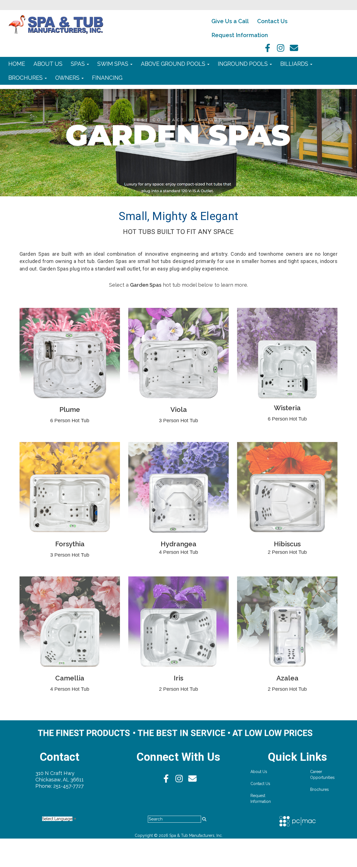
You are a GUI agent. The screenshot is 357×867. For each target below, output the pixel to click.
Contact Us (272, 21)
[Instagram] (280, 49)
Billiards (295, 64)
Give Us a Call (230, 21)
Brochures (26, 77)
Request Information (239, 35)
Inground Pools (243, 64)
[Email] (294, 49)
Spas (78, 64)
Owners (68, 77)
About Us (47, 64)
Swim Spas (113, 64)
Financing (107, 77)
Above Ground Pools (174, 64)
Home (16, 64)
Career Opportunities (322, 774)
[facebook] (266, 49)
